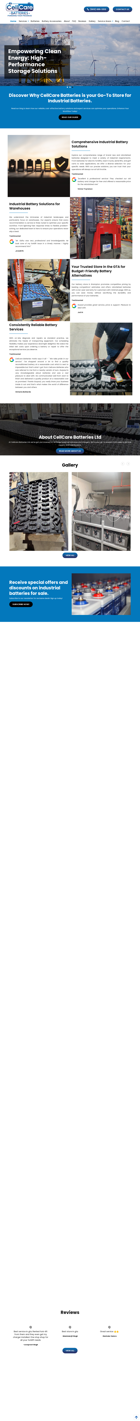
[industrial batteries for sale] (39, 290)
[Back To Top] (136, 1417)
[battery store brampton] (39, 166)
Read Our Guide (70, 117)
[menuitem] (13, 21)
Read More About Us (70, 451)
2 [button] (70, 87)
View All (70, 555)
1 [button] (67, 87)
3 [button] (72, 87)
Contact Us (122, 9)
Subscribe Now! (21, 604)
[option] (70, 55)
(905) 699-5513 (98, 9)
